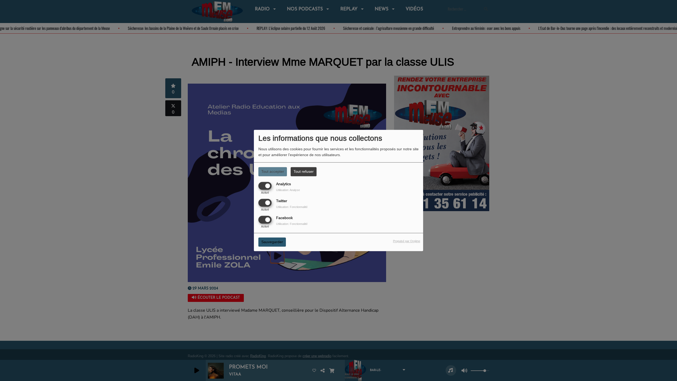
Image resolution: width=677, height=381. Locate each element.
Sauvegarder (272, 242)
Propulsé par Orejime (406, 241)
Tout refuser (304, 171)
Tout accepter (272, 171)
